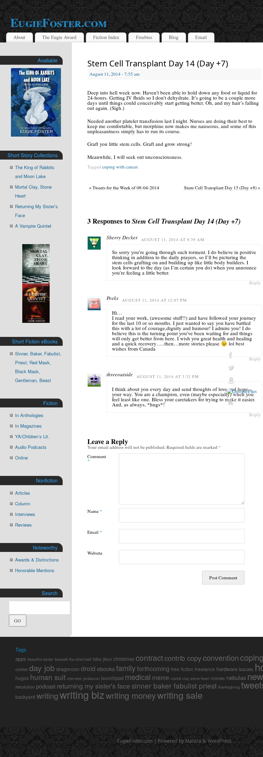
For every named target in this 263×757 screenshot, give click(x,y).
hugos (22, 677)
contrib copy (182, 658)
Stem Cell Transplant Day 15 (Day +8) (222, 188)
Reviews (23, 524)
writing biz (82, 694)
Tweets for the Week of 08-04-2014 (124, 188)
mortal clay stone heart (190, 678)
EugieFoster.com (135, 741)
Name (94, 511)
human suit (48, 677)
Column (22, 503)
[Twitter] (242, 367)
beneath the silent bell (73, 659)
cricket (21, 669)
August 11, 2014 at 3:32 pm (167, 376)
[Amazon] (242, 380)
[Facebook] (242, 355)
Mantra (193, 741)
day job (42, 667)
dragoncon (67, 668)
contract (149, 657)
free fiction (182, 669)
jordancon (91, 678)
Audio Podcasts (31, 447)
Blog (173, 37)
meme (160, 677)
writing (47, 695)
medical (138, 676)
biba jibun (102, 659)
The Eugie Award (59, 37)
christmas (123, 658)
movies (218, 678)
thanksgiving (229, 687)
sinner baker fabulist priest (174, 685)
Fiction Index (106, 37)
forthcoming (153, 668)
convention (221, 657)
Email (201, 37)
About (19, 37)
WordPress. (220, 741)
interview (74, 678)
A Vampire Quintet (33, 226)
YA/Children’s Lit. (32, 436)
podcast (45, 686)
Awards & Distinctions (37, 559)
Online (21, 457)
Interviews (25, 514)
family (126, 668)
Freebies (144, 37)
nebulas (236, 677)
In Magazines (28, 425)
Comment (95, 458)
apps (20, 658)
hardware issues (234, 668)
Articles (22, 493)
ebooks (106, 669)
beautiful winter (40, 659)
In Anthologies (29, 415)
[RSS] (242, 402)
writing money (131, 695)
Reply (255, 282)
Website (94, 553)
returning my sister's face (93, 686)
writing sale (180, 695)
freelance (205, 669)
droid (88, 668)
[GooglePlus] (242, 391)
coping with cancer (120, 167)
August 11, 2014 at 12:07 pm (154, 300)
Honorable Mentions (34, 570)
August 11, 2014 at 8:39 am (172, 239)
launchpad (112, 677)
